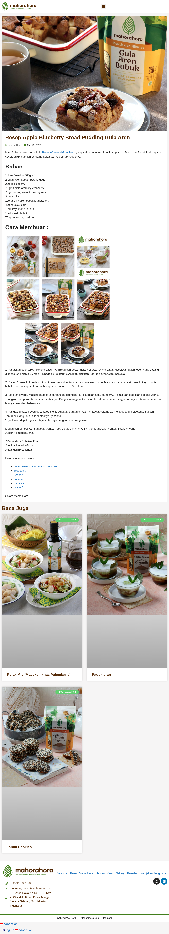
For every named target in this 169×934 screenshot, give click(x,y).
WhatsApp (20, 487)
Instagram (20, 483)
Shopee (18, 475)
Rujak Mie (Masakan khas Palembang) (39, 674)
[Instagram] (156, 881)
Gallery (121, 873)
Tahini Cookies (19, 847)
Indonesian (10, 924)
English (10, 930)
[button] (103, 6)
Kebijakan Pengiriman (154, 873)
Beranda (63, 873)
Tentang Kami (105, 873)
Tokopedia (20, 470)
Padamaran (101, 674)
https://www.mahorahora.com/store (35, 466)
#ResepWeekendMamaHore (58, 152)
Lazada (18, 479)
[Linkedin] (164, 881)
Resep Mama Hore (82, 873)
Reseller (133, 873)
